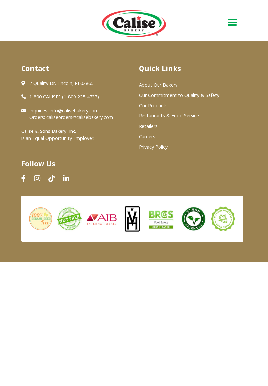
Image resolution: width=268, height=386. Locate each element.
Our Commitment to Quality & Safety (179, 95)
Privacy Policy (153, 147)
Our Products (153, 105)
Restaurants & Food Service (169, 116)
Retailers (148, 126)
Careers (147, 136)
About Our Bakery (158, 85)
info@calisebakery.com (74, 110)
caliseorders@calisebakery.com (79, 117)
